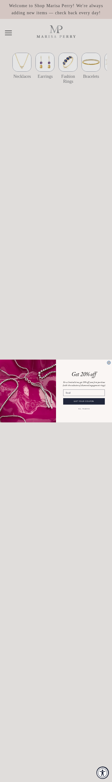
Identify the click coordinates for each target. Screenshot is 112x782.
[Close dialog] (108, 362)
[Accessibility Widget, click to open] (102, 772)
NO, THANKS (84, 409)
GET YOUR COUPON (84, 401)
